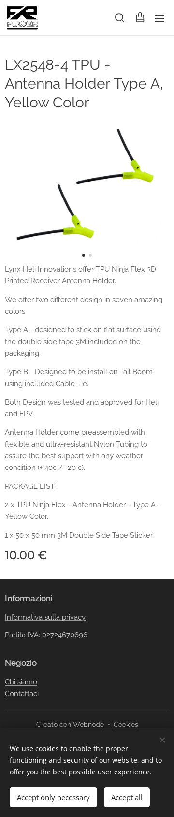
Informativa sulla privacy (45, 617)
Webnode (88, 724)
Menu (159, 18)
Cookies (126, 724)
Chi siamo (21, 682)
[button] (119, 18)
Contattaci (22, 693)
